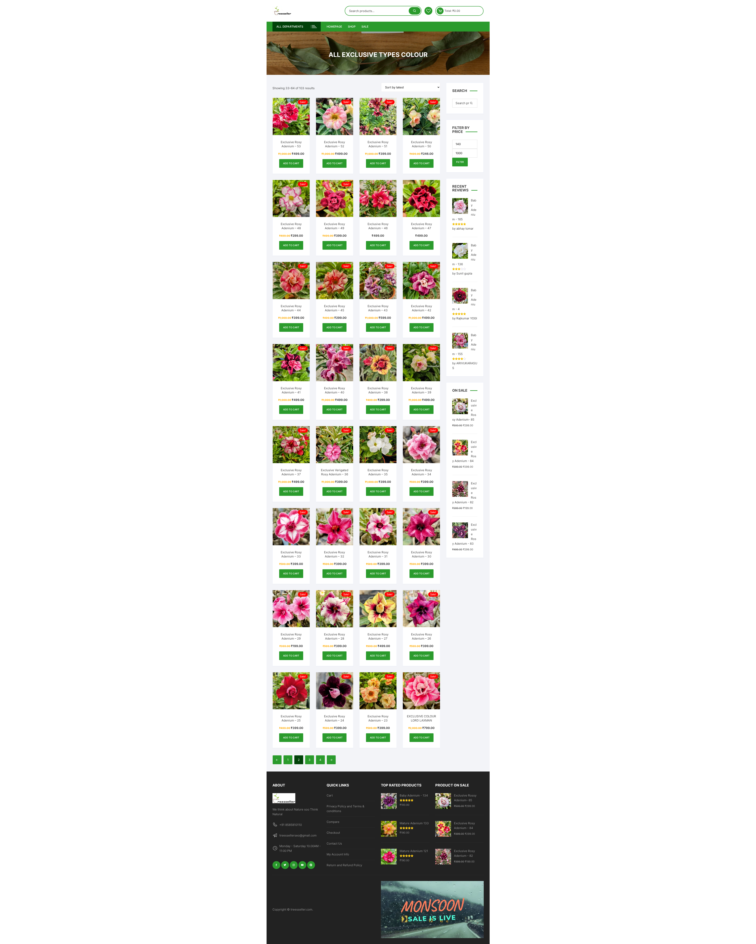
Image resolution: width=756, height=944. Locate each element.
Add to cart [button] (291, 163)
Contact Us (334, 843)
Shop (352, 26)
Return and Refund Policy (344, 865)
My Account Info (338, 854)
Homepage (334, 26)
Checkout (333, 833)
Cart (330, 795)
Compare (333, 822)
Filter (460, 161)
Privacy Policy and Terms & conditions (345, 808)
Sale (364, 26)
